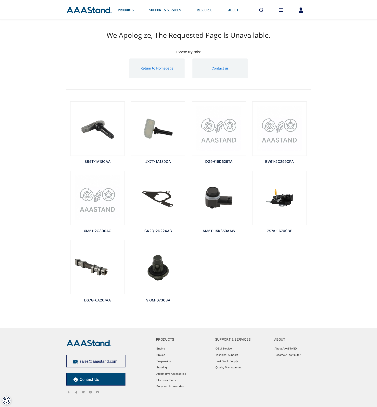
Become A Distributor (288, 354)
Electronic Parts (166, 380)
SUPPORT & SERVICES (165, 10)
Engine (160, 348)
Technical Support (226, 354)
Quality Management (228, 367)
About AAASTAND (286, 348)
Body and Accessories (170, 386)
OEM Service (223, 348)
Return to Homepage (157, 68)
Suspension (163, 361)
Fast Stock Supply (226, 361)
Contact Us (88, 379)
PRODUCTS (126, 10)
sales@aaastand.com (98, 361)
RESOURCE (205, 10)
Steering (161, 367)
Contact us (220, 68)
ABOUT (233, 10)
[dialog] (6, 400)
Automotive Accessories (171, 373)
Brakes (160, 354)
